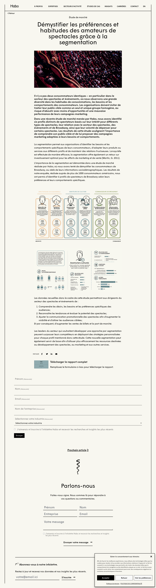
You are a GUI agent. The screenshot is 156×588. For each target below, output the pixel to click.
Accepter (105, 578)
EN (144, 6)
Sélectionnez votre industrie (34, 419)
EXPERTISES (53, 6)
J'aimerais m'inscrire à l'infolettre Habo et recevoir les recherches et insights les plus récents (65, 429)
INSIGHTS (108, 6)
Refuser (124, 578)
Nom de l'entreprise (29, 409)
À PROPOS (38, 6)
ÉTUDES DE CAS (93, 6)
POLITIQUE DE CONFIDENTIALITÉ (131, 583)
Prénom (23, 379)
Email (22, 399)
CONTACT (135, 6)
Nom (22, 389)
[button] (151, 556)
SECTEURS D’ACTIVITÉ (72, 6)
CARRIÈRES (121, 6)
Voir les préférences (143, 578)
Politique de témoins (112, 583)
